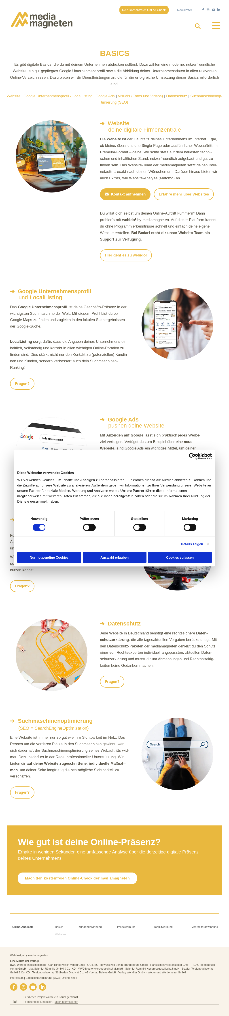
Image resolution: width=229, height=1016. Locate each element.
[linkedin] (42, 987)
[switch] (89, 527)
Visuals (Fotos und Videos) (140, 96)
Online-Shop (69, 977)
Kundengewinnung (90, 927)
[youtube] (33, 987)
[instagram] (23, 987)
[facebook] (14, 987)
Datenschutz (176, 96)
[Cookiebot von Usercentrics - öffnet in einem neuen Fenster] (192, 456)
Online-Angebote (23, 927)
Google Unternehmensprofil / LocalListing (57, 96)
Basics (59, 927)
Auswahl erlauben (114, 557)
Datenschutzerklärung (38, 977)
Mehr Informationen (66, 1001)
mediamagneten (38, 955)
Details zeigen (192, 544)
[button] (144, 10)
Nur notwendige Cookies (49, 557)
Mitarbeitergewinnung (204, 927)
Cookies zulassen (180, 557)
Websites (60, 934)
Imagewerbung (126, 927)
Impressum (16, 977)
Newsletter (184, 10)
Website (13, 96)
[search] (197, 26)
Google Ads (105, 96)
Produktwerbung (163, 927)
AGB (57, 977)
